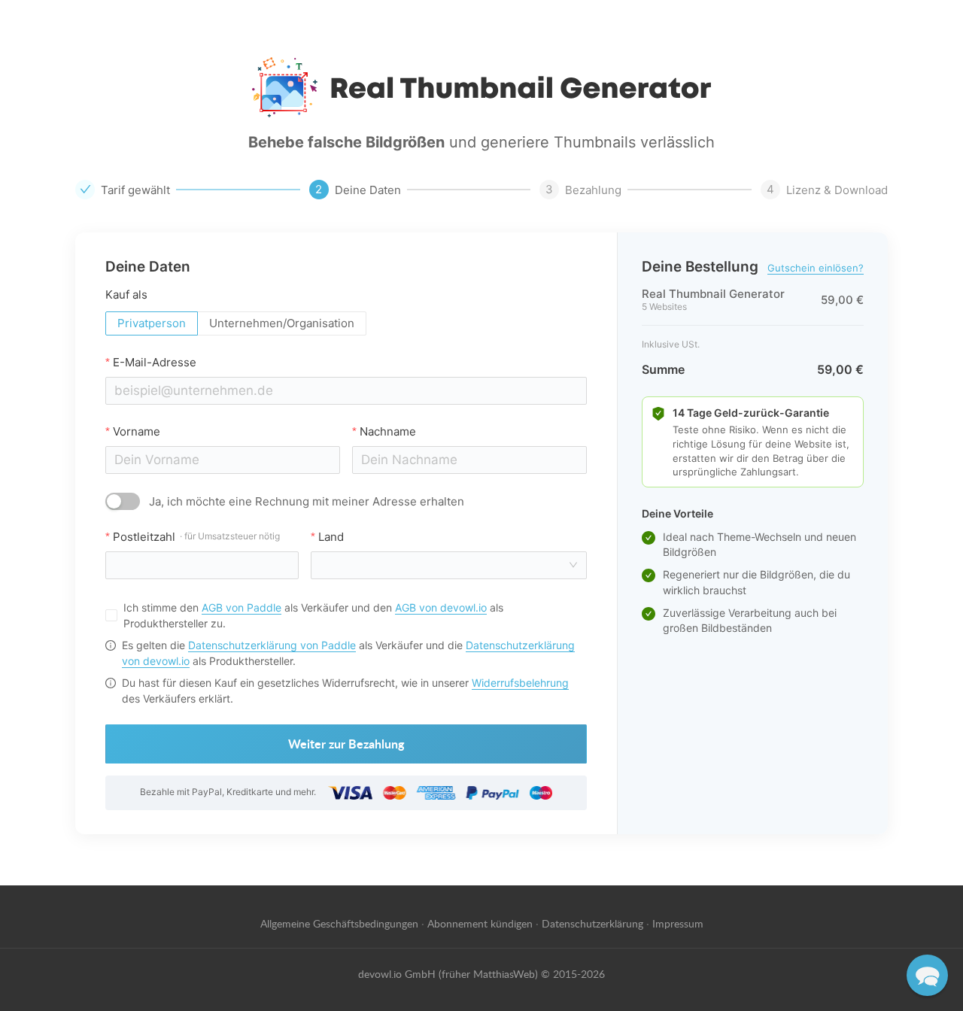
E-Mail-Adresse (154, 362)
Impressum (677, 923)
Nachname (388, 431)
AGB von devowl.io (441, 607)
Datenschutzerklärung (592, 923)
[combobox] (444, 565)
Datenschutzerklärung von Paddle (272, 645)
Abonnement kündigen (480, 923)
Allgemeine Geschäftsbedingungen (339, 923)
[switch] (122, 501)
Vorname (136, 431)
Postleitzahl (196, 537)
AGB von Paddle (241, 607)
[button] (927, 975)
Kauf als (126, 294)
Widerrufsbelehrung (520, 682)
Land (331, 537)
